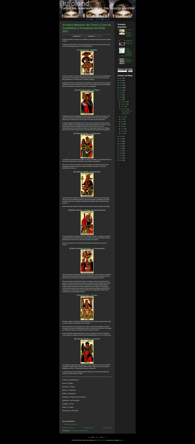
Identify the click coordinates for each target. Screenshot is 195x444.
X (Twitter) (98, 36)
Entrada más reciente (68, 427)
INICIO (88, 19)
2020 (121, 92)
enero (122, 133)
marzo (123, 128)
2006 (121, 160)
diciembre (124, 101)
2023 (121, 85)
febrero (123, 131)
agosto (123, 116)
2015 (121, 139)
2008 (121, 155)
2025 (121, 80)
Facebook (83, 36)
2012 (121, 146)
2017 (121, 99)
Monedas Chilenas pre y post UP (129, 61)
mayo (122, 124)
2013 (121, 143)
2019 (121, 95)
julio (122, 119)
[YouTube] (101, 437)
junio (122, 121)
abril (122, 126)
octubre (123, 106)
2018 (121, 97)
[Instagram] (99, 437)
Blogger (121, 440)
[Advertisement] (125, 186)
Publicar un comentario (70, 424)
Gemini (104, 440)
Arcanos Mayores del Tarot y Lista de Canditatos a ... (126, 112)
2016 (121, 136)
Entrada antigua (107, 427)
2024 (121, 83)
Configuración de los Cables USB (129, 42)
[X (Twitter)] (103, 437)
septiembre (124, 108)
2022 (121, 87)
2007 (121, 158)
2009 (121, 153)
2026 (121, 78)
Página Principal (88, 427)
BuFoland (98, 440)
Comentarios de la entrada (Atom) (79, 430)
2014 (121, 141)
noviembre (124, 104)
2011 (121, 148)
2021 (121, 90)
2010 (121, 150)
